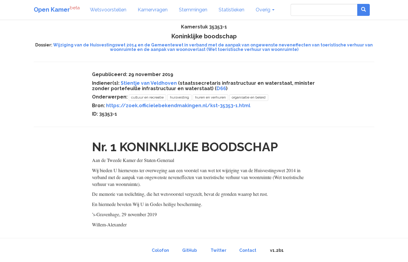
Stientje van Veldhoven (149, 83)
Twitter (218, 250)
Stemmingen (193, 10)
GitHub (189, 250)
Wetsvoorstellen (108, 10)
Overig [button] (264, 10)
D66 (221, 88)
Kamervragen (153, 10)
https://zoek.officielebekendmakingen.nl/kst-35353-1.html (178, 105)
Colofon (160, 250)
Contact (247, 250)
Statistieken (231, 10)
